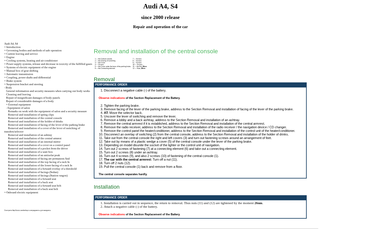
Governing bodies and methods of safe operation (34, 50)
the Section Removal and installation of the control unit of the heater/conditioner (240, 130)
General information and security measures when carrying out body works (48, 91)
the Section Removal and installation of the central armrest (224, 123)
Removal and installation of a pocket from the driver (38, 148)
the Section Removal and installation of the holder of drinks (248, 134)
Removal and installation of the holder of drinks (35, 121)
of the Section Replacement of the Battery (153, 98)
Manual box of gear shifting (22, 70)
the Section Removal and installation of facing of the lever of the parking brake (239, 109)
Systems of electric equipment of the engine (31, 67)
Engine (10, 57)
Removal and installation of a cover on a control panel (39, 145)
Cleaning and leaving (18, 94)
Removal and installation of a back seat (30, 182)
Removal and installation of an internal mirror (34, 141)
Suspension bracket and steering (24, 84)
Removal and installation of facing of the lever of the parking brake (46, 124)
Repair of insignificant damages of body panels (33, 97)
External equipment (19, 104)
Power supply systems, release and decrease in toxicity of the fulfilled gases (49, 63)
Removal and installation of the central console (35, 118)
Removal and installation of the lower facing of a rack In (40, 165)
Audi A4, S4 (11, 43)
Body (9, 87)
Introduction (13, 47)
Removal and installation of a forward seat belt (34, 185)
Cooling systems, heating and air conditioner (32, 60)
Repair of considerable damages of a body (30, 101)
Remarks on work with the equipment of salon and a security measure (47, 111)
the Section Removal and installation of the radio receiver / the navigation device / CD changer (221, 127)
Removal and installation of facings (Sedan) (33, 172)
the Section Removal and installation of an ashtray (205, 120)
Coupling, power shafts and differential (28, 77)
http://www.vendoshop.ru (21, 210)
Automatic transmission (19, 74)
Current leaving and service (22, 53)
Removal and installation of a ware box (30, 151)
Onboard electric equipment (22, 192)
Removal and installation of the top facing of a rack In (39, 162)
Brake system (14, 80)
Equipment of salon (19, 107)
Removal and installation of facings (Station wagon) (38, 175)
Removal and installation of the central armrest (34, 138)
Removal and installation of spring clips (31, 114)
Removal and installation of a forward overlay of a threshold (42, 168)
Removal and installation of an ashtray (30, 134)
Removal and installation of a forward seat (32, 178)
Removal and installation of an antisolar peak (34, 155)
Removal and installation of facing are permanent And (39, 158)
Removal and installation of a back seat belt (33, 189)
